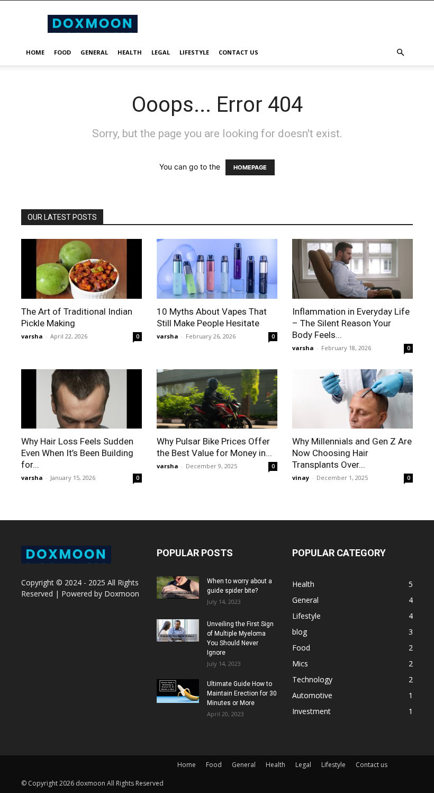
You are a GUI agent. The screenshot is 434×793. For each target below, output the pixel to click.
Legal (160, 52)
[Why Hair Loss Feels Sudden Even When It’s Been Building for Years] (81, 399)
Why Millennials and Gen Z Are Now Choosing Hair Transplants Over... (352, 453)
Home (35, 52)
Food (62, 52)
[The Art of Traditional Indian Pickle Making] (81, 269)
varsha (32, 336)
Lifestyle (194, 52)
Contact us (238, 52)
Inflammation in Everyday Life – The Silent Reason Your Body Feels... (351, 323)
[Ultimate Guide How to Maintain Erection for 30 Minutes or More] (178, 691)
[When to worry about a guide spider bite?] (178, 587)
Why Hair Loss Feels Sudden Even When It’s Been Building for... (77, 453)
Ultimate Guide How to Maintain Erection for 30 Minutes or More (242, 693)
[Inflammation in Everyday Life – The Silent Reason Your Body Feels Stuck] (352, 269)
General (94, 52)
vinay (300, 478)
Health (129, 52)
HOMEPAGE (250, 167)
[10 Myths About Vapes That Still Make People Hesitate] (217, 269)
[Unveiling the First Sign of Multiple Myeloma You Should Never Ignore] (178, 630)
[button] (400, 53)
